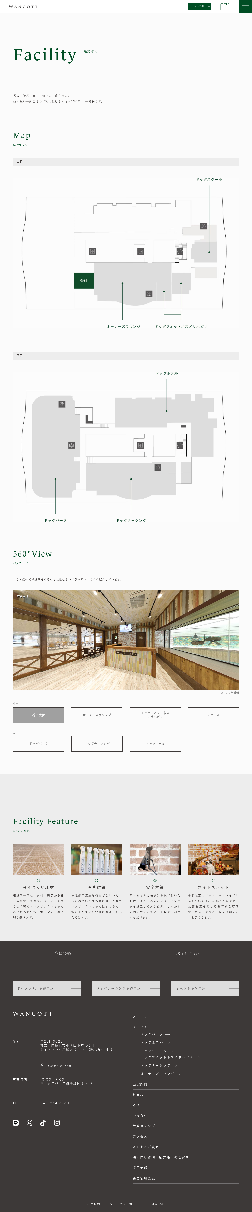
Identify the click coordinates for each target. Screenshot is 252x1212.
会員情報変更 (144, 1178)
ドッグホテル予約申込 (35, 988)
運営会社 (158, 1203)
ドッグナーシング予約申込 (118, 988)
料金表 (138, 1095)
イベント (140, 1105)
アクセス (140, 1136)
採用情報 (140, 1168)
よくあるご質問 (146, 1147)
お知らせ (140, 1115)
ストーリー (142, 1017)
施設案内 (140, 1084)
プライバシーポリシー (126, 1203)
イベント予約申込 (191, 988)
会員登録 (199, 6)
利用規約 (93, 1203)
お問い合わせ (189, 953)
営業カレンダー (146, 1126)
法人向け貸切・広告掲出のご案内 (161, 1157)
